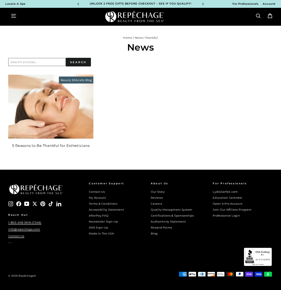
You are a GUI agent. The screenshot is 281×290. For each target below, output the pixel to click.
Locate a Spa (15, 3)
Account (269, 3)
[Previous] (78, 4)
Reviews (157, 197)
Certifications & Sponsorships (172, 215)
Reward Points (161, 227)
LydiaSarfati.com (225, 191)
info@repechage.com (24, 229)
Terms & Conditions (103, 203)
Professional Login (226, 215)
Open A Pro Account (228, 203)
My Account (97, 197)
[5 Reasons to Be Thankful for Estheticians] (50, 106)
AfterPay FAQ (98, 215)
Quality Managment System (171, 209)
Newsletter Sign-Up (103, 221)
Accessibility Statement (106, 209)
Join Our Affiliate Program (232, 209)
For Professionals (245, 3)
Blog (154, 233)
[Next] (203, 4)
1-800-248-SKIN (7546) (24, 222)
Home (127, 37)
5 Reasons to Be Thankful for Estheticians (51, 146)
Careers (156, 203)
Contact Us (16, 236)
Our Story (158, 191)
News (139, 37)
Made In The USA (101, 233)
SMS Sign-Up (98, 227)
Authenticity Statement (168, 221)
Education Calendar (228, 197)
